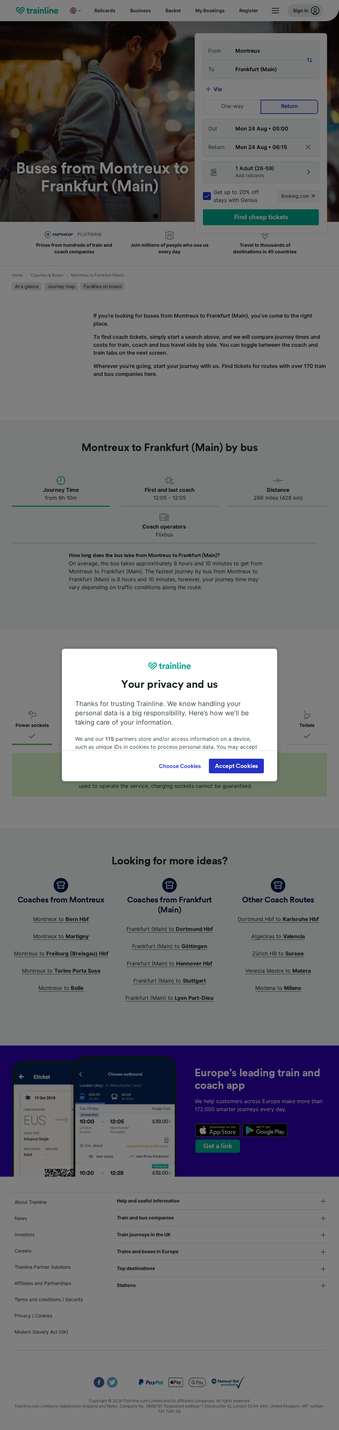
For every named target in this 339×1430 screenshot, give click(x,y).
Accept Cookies (236, 766)
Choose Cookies (180, 766)
